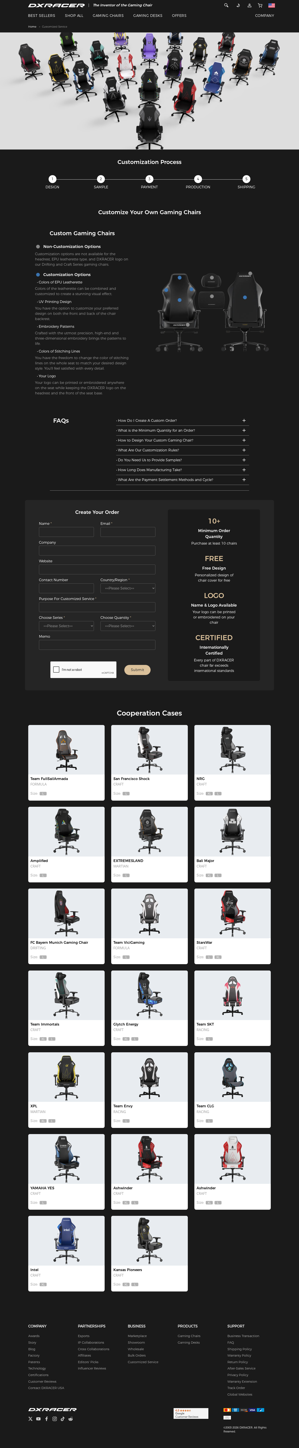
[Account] (249, 5)
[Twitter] (32, 1419)
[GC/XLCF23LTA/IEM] (66, 1240)
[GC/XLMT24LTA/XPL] (66, 1077)
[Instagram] (56, 1419)
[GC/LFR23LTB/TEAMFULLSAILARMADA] (66, 750)
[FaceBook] (48, 1419)
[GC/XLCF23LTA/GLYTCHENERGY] (149, 995)
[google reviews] (191, 1413)
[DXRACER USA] (56, 5)
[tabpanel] (149, 91)
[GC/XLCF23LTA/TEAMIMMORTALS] (66, 995)
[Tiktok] (64, 1419)
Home (32, 26)
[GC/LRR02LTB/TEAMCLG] (232, 1077)
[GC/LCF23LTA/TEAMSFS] (149, 750)
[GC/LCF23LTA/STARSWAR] (232, 913)
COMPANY (264, 16)
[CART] (260, 5)
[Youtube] (40, 1419)
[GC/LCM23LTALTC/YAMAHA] (66, 1159)
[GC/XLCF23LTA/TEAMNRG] (232, 750)
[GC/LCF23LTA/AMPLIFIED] (66, 831)
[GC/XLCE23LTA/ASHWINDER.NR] (149, 1159)
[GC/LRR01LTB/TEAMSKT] (232, 995)
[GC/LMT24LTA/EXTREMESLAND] (149, 831)
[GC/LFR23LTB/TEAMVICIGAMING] (149, 913)
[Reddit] (72, 1419)
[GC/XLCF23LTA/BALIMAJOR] (232, 831)
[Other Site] (271, 5)
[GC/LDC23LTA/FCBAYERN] (66, 913)
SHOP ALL (74, 16)
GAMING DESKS (147, 16)
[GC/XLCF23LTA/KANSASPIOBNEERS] (149, 1240)
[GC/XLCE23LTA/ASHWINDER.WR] (232, 1159)
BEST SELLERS (41, 16)
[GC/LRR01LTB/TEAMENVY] (149, 1077)
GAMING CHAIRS (108, 16)
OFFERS (179, 16)
